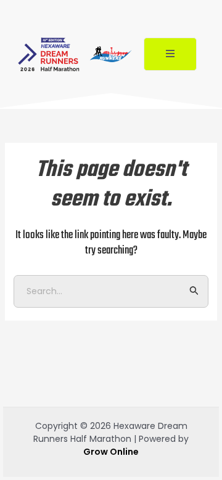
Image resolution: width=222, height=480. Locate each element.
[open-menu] (170, 54)
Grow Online (111, 452)
